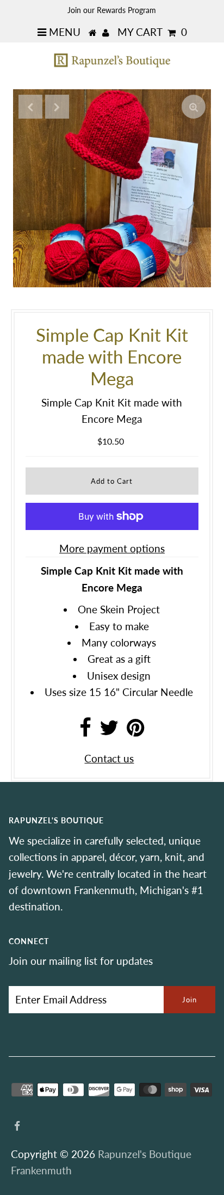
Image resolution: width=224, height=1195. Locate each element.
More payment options (112, 548)
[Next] (57, 107)
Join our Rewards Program (111, 10)
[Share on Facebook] (85, 731)
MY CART (152, 32)
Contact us (109, 758)
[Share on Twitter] (109, 731)
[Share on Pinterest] (136, 731)
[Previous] (30, 107)
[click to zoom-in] (194, 107)
